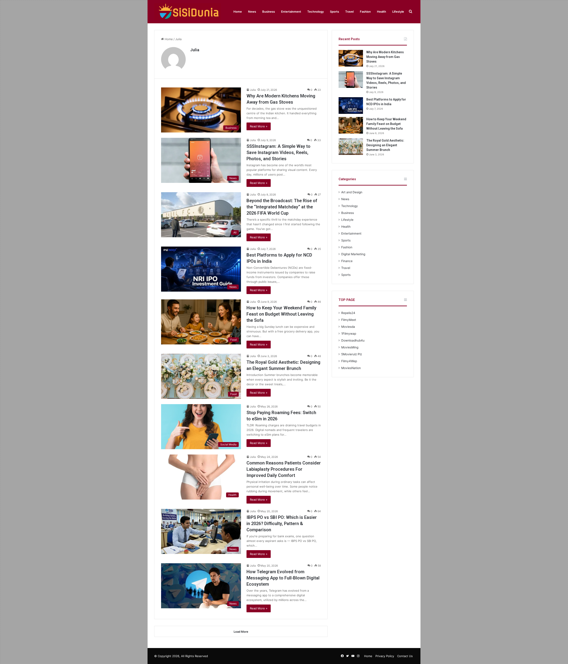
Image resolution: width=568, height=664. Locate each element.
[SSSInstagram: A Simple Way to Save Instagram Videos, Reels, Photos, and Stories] (351, 79)
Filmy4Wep (349, 361)
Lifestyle (398, 11)
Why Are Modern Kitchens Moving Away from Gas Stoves (385, 56)
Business (268, 11)
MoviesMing (349, 347)
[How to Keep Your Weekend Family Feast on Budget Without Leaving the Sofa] (351, 125)
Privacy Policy (384, 656)
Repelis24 (348, 313)
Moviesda (348, 326)
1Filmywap (348, 333)
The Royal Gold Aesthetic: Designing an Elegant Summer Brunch (385, 145)
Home (237, 11)
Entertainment (291, 11)
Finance (347, 261)
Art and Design (351, 192)
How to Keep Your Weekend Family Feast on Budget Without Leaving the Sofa (281, 314)
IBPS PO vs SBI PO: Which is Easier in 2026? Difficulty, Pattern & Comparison (282, 523)
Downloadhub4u (353, 340)
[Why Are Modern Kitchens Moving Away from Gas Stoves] (351, 58)
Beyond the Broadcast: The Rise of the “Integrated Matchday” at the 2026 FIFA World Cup (282, 207)
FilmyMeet (348, 320)
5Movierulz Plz (351, 354)
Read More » (258, 126)
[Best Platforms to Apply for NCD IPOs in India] (351, 105)
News (252, 11)
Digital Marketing (353, 254)
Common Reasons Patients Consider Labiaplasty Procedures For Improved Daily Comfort (284, 469)
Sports (334, 11)
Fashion (365, 11)
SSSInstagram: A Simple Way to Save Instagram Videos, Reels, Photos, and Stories (278, 152)
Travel (349, 11)
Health (381, 11)
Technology (315, 11)
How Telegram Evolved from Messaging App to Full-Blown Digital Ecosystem (283, 578)
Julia (194, 49)
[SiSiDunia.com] (187, 11)
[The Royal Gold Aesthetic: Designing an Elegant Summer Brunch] (351, 146)
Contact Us (405, 656)
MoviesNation (351, 368)
